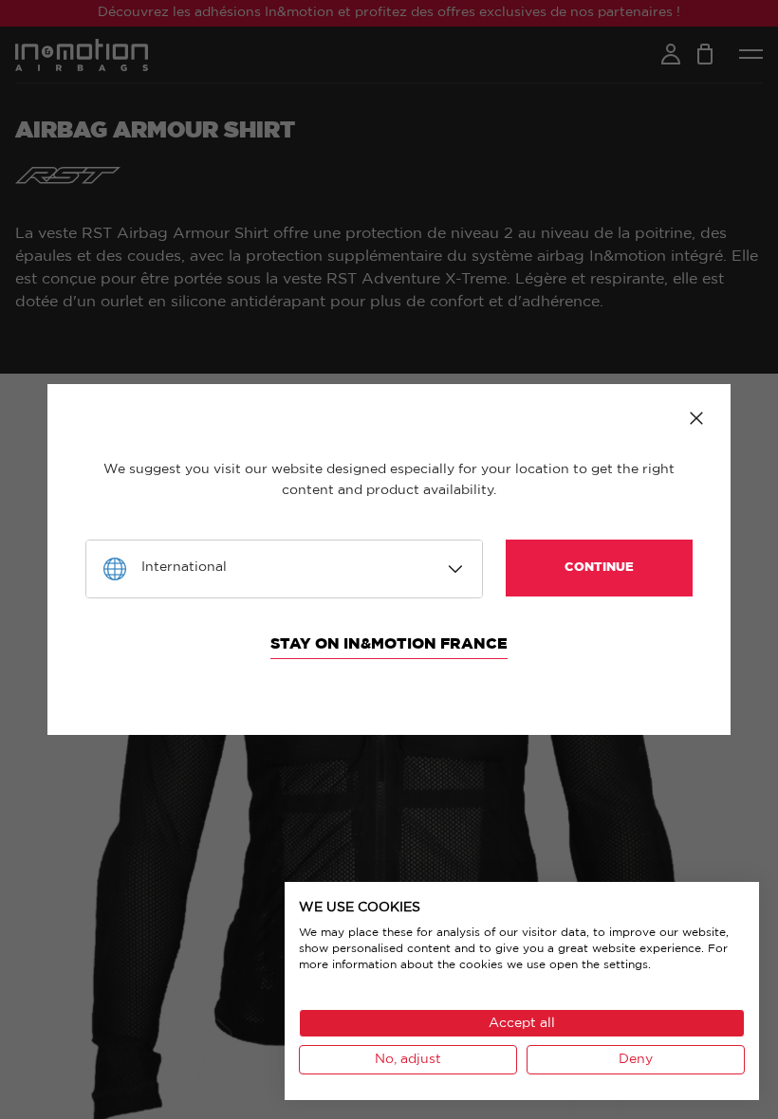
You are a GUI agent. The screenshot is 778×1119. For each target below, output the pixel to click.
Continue (599, 567)
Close (696, 418)
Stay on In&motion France (389, 643)
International (184, 567)
